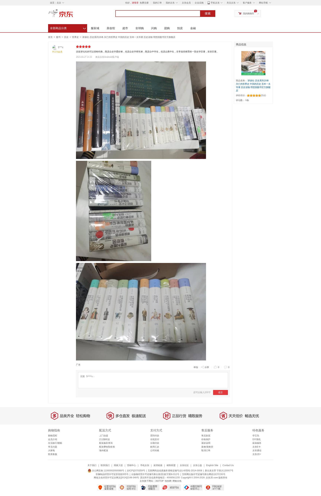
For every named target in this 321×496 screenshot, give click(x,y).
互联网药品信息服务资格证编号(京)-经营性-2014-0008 (175, 470)
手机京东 (215, 2)
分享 (207, 367)
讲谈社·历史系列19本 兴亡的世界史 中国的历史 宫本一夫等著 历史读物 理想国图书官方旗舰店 (128, 37)
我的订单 (157, 2)
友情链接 (157, 465)
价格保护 (205, 439)
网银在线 (177, 481)
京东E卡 (256, 446)
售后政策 (205, 435)
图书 (58, 37)
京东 (73, 14)
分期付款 (154, 443)
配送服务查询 (106, 443)
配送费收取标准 (107, 446)
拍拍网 (168, 481)
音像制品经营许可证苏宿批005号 (112, 474)
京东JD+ (256, 454)
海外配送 (103, 450)
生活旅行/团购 (55, 443)
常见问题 (52, 446)
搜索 (208, 13)
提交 (220, 392)
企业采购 (199, 2)
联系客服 (52, 454)
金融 (193, 28)
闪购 (154, 28)
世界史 (75, 37)
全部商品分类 (68, 28)
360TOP (159, 481)
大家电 (51, 450)
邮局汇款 (154, 446)
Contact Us (228, 465)
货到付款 (154, 435)
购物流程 (52, 435)
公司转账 (154, 450)
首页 (50, 37)
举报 (196, 367)
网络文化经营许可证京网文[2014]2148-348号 (116, 477)
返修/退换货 (207, 446)
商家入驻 (118, 465)
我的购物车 (248, 13)
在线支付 (154, 439)
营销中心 (131, 465)
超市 (125, 28)
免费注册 (144, 2)
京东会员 (186, 2)
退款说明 (205, 443)
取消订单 (205, 450)
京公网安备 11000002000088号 (107, 470)
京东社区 (184, 465)
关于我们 (91, 465)
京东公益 (197, 465)
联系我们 (105, 465)
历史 (66, 37)
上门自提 (103, 435)
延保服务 (256, 443)
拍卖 (180, 28)
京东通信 (256, 450)
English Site (212, 465)
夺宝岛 (255, 435)
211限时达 (104, 439)
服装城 (95, 28)
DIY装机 (256, 439)
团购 (167, 28)
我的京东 (170, 2)
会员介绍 (52, 439)
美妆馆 (111, 28)
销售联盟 (171, 465)
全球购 (139, 28)
